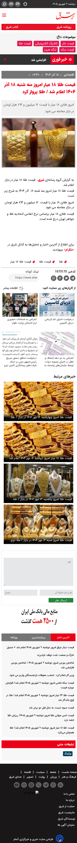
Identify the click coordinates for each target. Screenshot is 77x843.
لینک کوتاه (32, 271)
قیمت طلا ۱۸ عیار (21, 261)
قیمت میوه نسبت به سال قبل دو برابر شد (51, 708)
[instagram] (53, 785)
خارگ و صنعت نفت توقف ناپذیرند (55, 655)
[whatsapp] (53, 278)
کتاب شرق (12, 27)
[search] (4, 4)
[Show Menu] (4, 13)
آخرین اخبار (63, 637)
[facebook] (60, 278)
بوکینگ (67, 754)
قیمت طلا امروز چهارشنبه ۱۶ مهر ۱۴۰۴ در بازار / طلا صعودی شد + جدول (41, 417)
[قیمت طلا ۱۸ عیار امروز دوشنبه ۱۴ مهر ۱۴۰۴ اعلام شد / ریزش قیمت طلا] (38, 442)
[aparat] (31, 785)
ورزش (53, 777)
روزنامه (14, 637)
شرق (41, 179)
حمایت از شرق (67, 806)
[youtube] (17, 785)
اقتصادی (68, 74)
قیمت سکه (67, 49)
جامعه (53, 772)
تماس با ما (69, 794)
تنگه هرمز (50, 49)
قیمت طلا (25, 43)
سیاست (40, 772)
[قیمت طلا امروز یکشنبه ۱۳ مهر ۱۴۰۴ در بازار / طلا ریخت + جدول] (38, 483)
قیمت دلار (68, 43)
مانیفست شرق (66, 812)
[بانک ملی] (38, 625)
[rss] (60, 785)
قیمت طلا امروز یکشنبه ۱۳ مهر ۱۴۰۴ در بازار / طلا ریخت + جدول (42, 499)
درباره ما (70, 800)
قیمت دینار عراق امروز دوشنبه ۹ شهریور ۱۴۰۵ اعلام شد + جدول (40, 647)
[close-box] (6, 59)
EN (17, 4)
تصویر (30, 777)
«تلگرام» (68, 249)
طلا (61, 261)
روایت (42, 777)
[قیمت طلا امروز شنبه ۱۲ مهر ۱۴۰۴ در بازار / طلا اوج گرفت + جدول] (38, 524)
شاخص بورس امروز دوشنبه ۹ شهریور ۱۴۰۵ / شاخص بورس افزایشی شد (27, 56)
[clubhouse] (24, 785)
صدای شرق (15, 777)
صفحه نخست (69, 772)
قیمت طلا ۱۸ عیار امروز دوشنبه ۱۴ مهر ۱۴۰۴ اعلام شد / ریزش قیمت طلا (39, 458)
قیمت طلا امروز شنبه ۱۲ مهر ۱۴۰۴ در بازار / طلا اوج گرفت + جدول (41, 540)
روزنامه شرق (64, 27)
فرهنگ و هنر (69, 777)
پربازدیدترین (38, 637)
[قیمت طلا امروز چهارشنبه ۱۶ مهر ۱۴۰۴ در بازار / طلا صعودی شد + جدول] (38, 401)
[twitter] (66, 278)
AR (11, 4)
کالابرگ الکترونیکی (46, 43)
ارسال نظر (61, 600)
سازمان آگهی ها (66, 825)
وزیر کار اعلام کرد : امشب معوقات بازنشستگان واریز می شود (42, 675)
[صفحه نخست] (24, 4)
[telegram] (73, 278)
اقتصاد (27, 772)
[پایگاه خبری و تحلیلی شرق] (65, 16)
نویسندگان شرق (66, 819)
